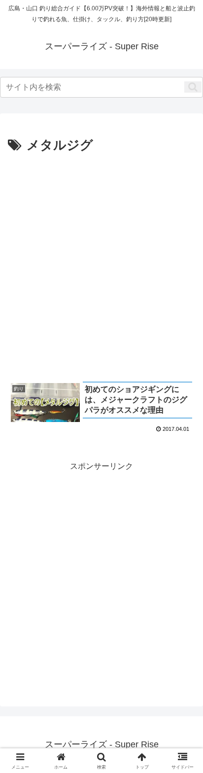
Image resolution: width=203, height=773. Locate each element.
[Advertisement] (101, 263)
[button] (193, 87)
